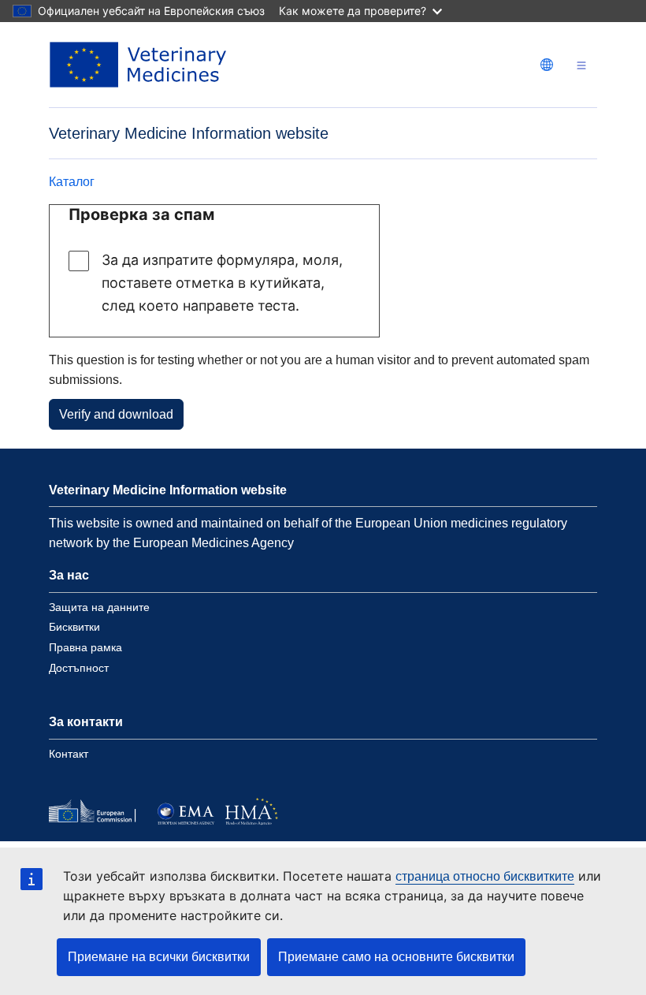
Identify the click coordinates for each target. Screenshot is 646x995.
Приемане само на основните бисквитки (396, 956)
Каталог (72, 181)
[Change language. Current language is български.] (546, 65)
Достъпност (79, 667)
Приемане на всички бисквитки (159, 956)
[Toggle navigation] (581, 65)
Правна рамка (85, 647)
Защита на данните (99, 607)
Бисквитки (74, 626)
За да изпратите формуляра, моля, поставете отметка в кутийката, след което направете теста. (222, 283)
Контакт (68, 753)
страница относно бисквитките (484, 876)
